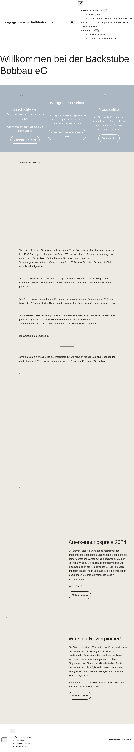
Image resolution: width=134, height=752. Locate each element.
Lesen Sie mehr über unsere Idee (67, 134)
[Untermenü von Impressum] (97, 30)
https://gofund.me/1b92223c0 (34, 336)
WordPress (128, 739)
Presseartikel (109, 138)
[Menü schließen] (80, 3)
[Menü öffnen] (72, 22)
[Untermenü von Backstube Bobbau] (105, 10)
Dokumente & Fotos (25, 139)
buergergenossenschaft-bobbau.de (27, 22)
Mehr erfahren (80, 595)
